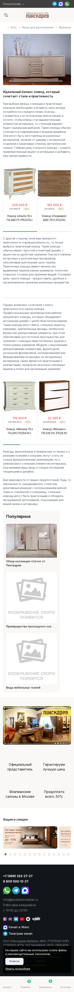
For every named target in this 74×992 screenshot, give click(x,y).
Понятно (14, 961)
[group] (30, 837)
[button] (5, 854)
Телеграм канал (20, 933)
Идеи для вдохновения (38, 27)
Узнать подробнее (17, 968)
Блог (14, 27)
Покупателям (12, 4)
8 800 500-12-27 (15, 881)
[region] (37, 25)
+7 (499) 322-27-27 (18, 876)
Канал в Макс (18, 927)
